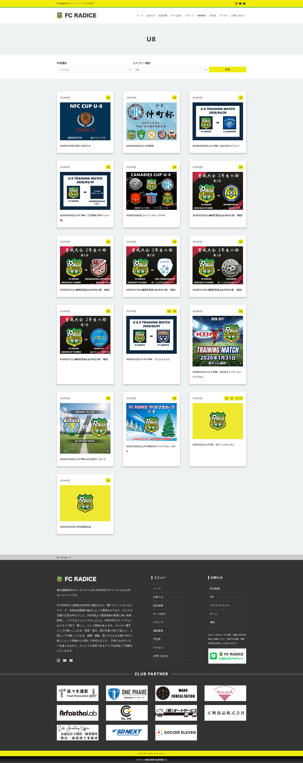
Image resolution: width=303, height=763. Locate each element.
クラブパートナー (220, 605)
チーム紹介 (176, 15)
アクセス (223, 15)
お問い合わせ (238, 15)
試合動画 (215, 588)
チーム (213, 613)
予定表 (212, 15)
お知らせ (150, 15)
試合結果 (162, 15)
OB (211, 596)
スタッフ (189, 15)
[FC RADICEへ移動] (58, 557)
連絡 (212, 622)
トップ (139, 15)
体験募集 (201, 15)
